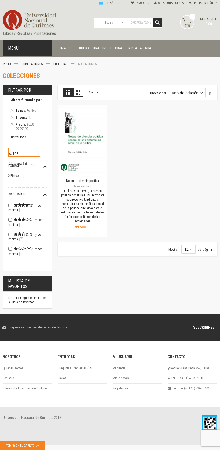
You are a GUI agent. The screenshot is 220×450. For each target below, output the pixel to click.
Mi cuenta (119, 368)
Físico (18, 176)
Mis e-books (121, 378)
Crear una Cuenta (171, 3)
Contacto (8, 378)
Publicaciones (32, 64)
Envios (62, 378)
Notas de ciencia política (82, 181)
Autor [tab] (13, 154)
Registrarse (120, 388)
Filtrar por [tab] (19, 90)
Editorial (60, 64)
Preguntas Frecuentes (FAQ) (76, 368)
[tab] (27, 115)
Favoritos (142, 3)
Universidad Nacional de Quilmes (25, 388)
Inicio (7, 64)
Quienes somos (13, 368)
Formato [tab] (14, 166)
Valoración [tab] (16, 194)
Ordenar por (158, 93)
